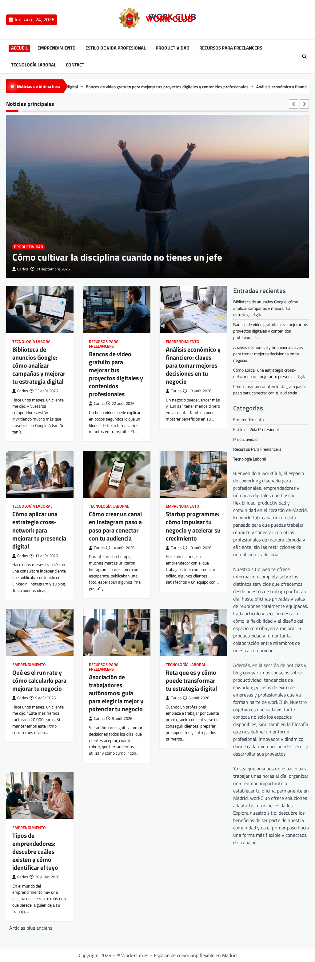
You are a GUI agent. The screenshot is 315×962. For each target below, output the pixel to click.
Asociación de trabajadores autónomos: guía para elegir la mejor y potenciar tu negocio (116, 693)
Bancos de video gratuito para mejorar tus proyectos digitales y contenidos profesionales (138, 86)
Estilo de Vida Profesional (116, 48)
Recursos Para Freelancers (230, 48)
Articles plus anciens (30, 928)
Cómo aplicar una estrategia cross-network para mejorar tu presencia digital (39, 530)
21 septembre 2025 (53, 269)
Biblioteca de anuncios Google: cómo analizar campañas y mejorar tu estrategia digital (38, 365)
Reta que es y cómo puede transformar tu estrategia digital (191, 680)
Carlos (22, 269)
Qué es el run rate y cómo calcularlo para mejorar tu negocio (39, 680)
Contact (75, 65)
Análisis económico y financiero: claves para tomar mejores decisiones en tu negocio (193, 365)
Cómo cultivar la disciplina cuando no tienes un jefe (117, 257)
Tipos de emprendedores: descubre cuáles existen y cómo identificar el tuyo (35, 851)
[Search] (304, 56)
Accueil (19, 48)
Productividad (172, 48)
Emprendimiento (57, 48)
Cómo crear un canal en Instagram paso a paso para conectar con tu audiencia (115, 526)
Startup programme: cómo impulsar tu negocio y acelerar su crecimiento (193, 526)
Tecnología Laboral (33, 65)
